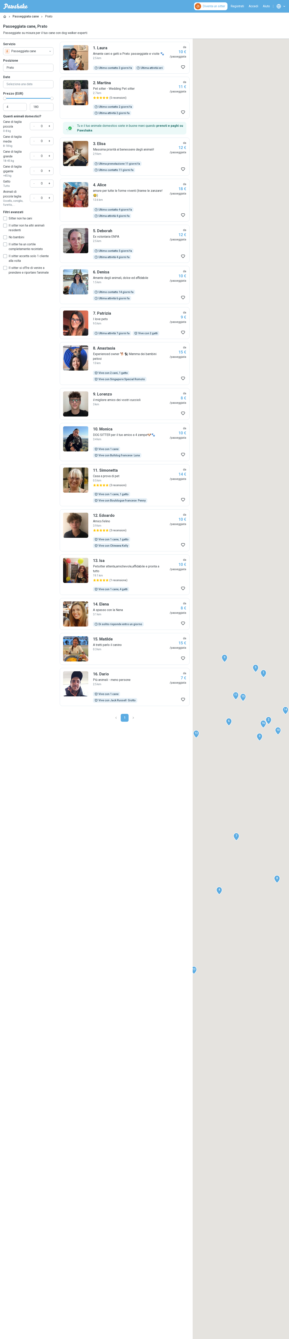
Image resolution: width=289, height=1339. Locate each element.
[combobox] (28, 51)
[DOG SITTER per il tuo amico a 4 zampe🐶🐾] (124, 442)
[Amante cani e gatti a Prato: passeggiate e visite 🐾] (124, 57)
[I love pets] (124, 323)
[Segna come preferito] (183, 67)
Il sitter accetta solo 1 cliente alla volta (29, 258)
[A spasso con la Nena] (124, 614)
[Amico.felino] (124, 530)
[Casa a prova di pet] (124, 485)
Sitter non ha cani (20, 218)
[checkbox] (5, 218)
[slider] (4, 98)
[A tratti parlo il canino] (124, 649)
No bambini (16, 237)
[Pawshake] (15, 6)
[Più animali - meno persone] (124, 687)
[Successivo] (133, 718)
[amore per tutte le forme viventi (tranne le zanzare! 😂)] (124, 200)
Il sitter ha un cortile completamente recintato (26, 246)
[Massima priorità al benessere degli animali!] (124, 156)
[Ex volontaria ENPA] (124, 244)
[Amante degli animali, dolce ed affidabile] (124, 285)
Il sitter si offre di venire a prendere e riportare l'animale (29, 270)
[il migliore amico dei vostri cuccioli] (124, 404)
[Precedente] (116, 718)
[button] (263, 674)
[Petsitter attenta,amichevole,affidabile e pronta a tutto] (124, 575)
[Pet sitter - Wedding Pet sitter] (124, 98)
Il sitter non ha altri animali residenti (26, 228)
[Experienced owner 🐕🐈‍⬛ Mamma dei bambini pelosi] (124, 363)
